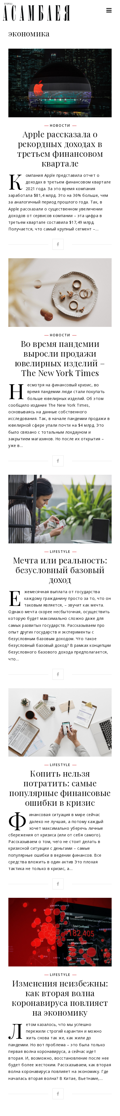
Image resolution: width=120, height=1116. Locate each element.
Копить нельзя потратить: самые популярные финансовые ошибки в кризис (60, 788)
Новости (60, 125)
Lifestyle (60, 551)
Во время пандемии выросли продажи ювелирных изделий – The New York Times (60, 358)
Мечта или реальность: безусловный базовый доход (60, 570)
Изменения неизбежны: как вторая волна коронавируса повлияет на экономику (60, 998)
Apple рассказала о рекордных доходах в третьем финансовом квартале (60, 148)
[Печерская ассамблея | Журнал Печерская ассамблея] (33, 12)
